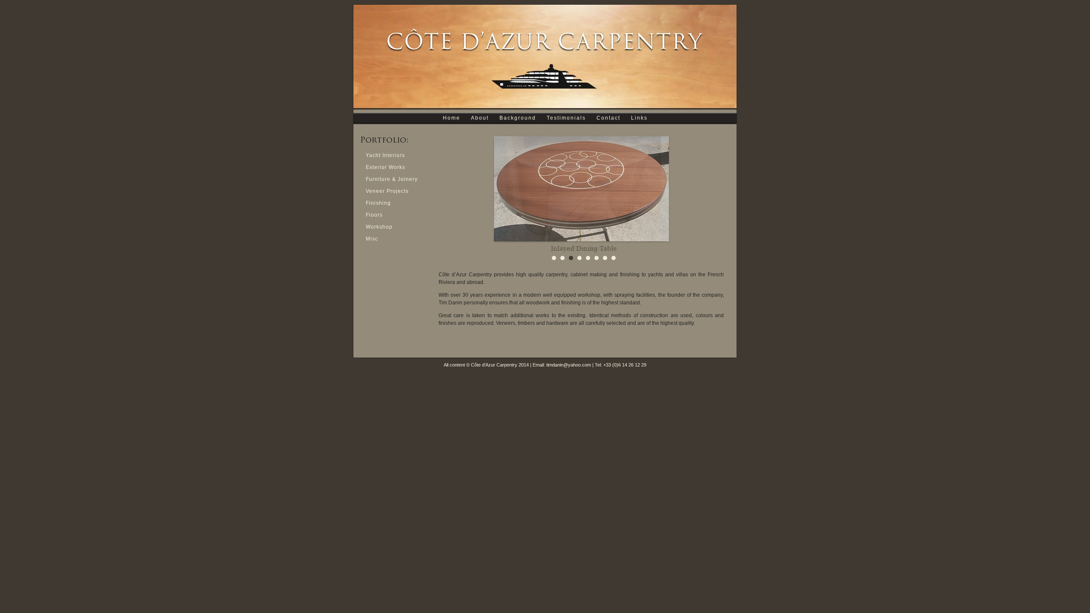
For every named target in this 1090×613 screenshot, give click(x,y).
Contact (608, 118)
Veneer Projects (387, 191)
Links (639, 118)
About (480, 118)
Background (517, 118)
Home (451, 118)
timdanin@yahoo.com (568, 364)
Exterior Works (385, 167)
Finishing (378, 203)
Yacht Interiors (385, 155)
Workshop (379, 227)
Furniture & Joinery (392, 179)
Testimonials (566, 118)
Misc (372, 239)
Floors (374, 215)
